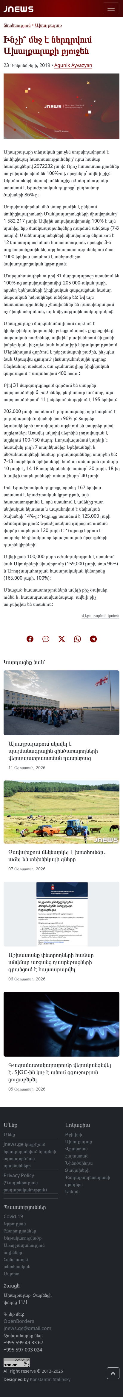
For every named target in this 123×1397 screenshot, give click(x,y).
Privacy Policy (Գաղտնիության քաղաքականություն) (25, 1182)
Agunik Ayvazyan (73, 65)
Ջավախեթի (77, 1170)
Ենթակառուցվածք (22, 1238)
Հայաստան (77, 1155)
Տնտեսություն (17, 25)
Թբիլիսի (73, 1134)
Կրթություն (15, 1223)
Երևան (72, 1191)
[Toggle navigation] (111, 8)
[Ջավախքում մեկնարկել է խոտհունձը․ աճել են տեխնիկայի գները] (61, 811)
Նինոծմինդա (79, 1163)
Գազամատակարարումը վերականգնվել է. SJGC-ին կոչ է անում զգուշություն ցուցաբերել (59, 1072)
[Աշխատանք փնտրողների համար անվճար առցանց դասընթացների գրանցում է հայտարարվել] (61, 913)
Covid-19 (13, 1216)
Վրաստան (76, 1148)
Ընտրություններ (20, 1230)
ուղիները (13, 1252)
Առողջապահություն (24, 1245)
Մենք (9, 1134)
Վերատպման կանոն (100, 615)
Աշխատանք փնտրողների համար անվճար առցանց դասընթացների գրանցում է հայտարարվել (51, 962)
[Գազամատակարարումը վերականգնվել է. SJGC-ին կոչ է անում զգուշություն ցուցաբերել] (61, 1024)
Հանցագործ (16, 1259)
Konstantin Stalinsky (50, 1379)
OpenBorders (19, 1321)
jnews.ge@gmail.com (27, 1328)
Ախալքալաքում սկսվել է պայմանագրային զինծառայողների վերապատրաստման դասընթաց (53, 750)
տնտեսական (17, 1266)
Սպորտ (11, 1273)
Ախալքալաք (48, 25)
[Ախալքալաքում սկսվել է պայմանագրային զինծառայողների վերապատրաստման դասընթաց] (61, 702)
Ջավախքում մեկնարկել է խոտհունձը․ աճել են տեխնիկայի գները (57, 855)
